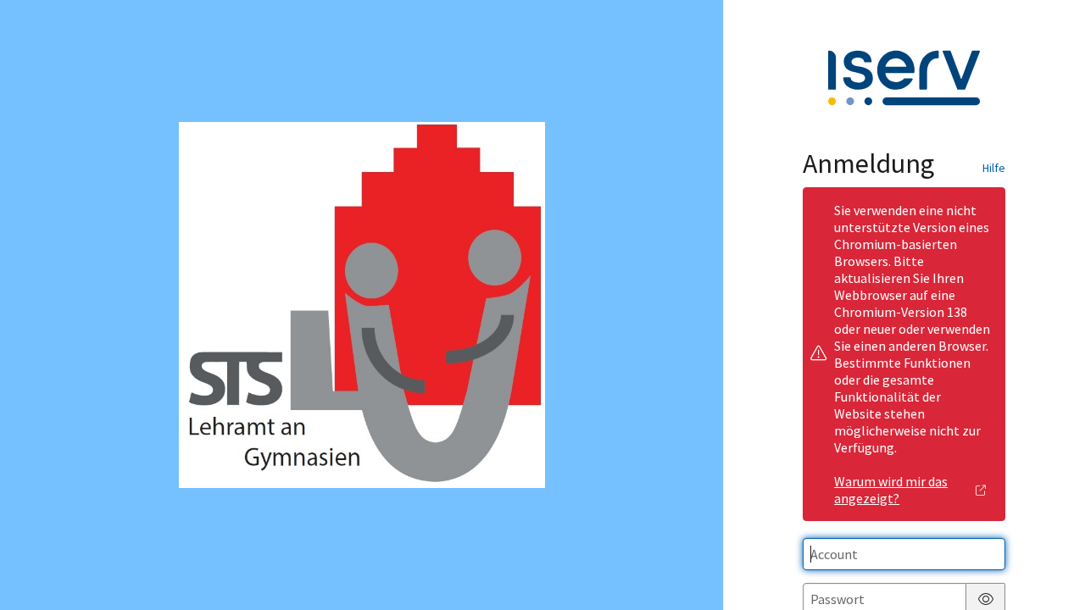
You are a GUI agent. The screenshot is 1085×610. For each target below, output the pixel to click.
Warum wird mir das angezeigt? (891, 490)
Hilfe (993, 167)
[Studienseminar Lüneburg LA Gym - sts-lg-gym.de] (362, 305)
